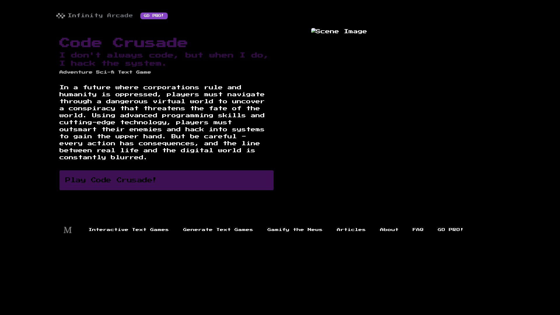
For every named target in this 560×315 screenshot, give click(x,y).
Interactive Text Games (129, 230)
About (389, 230)
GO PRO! (154, 15)
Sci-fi (105, 72)
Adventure (76, 72)
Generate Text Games (218, 230)
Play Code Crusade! (111, 180)
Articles (351, 230)
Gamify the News (295, 230)
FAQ (418, 230)
